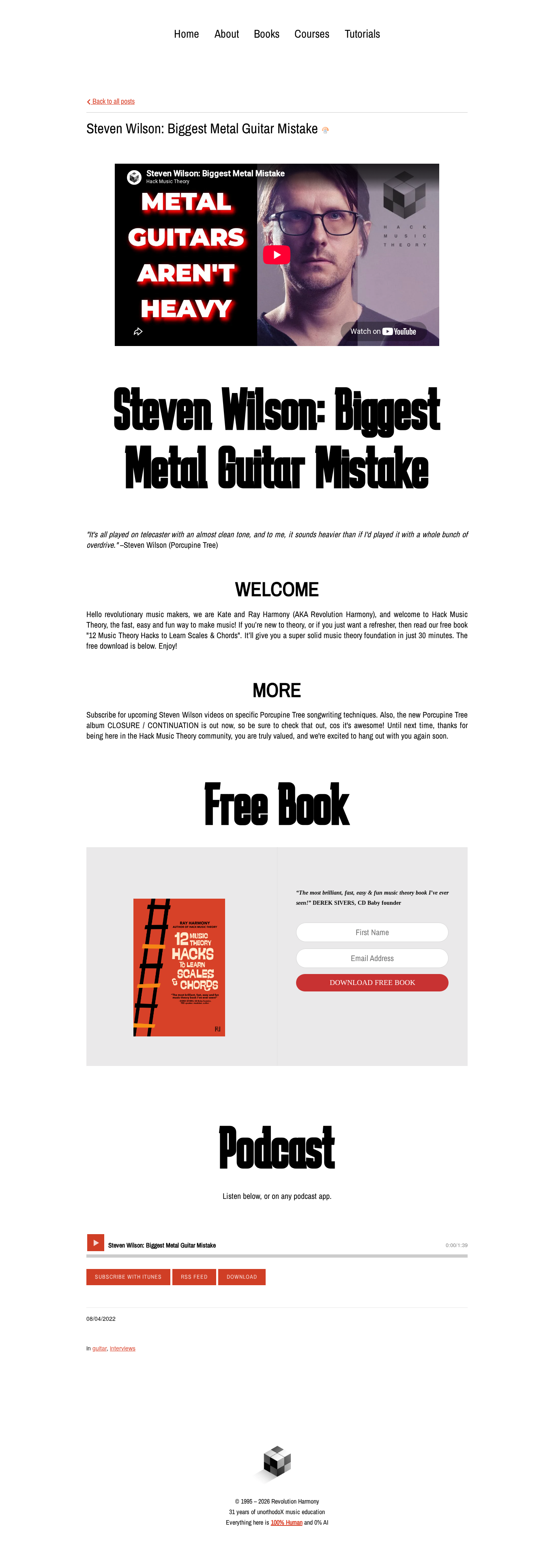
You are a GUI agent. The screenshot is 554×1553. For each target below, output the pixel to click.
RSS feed (194, 1276)
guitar (99, 1348)
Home (186, 33)
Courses (311, 33)
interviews (122, 1348)
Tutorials (362, 33)
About (227, 33)
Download (242, 1276)
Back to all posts (113, 101)
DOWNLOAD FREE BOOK (372, 982)
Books (266, 33)
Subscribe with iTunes (128, 1276)
